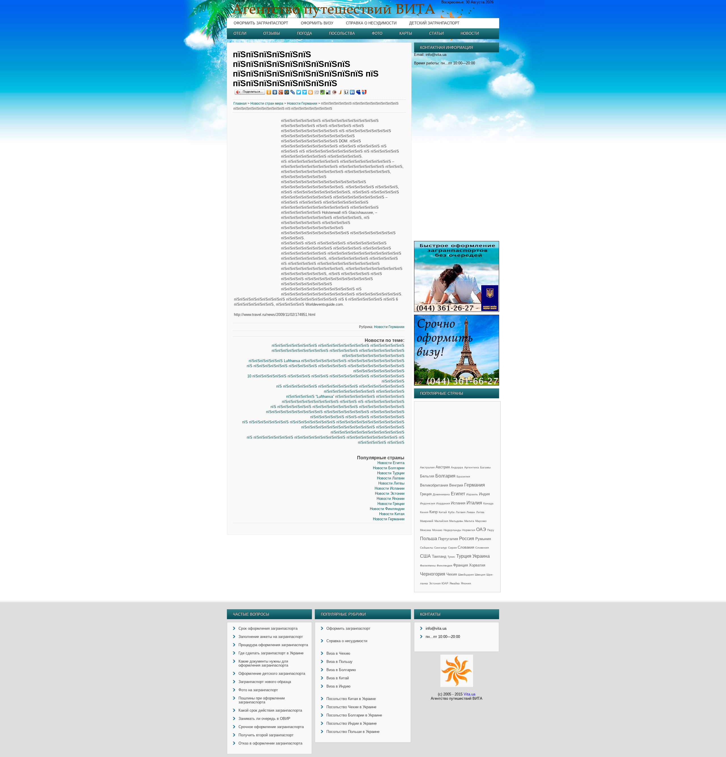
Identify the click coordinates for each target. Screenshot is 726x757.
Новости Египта (390, 463)
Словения (482, 547)
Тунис (451, 556)
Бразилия (463, 476)
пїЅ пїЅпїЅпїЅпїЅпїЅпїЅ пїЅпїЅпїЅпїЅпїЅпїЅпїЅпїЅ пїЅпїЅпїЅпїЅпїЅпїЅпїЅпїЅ (337, 407)
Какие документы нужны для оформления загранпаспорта (263, 663)
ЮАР (445, 583)
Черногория (432, 574)
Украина (481, 556)
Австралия (427, 467)
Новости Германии (302, 103)
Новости (470, 33)
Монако (437, 530)
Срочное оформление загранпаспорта (271, 727)
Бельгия (427, 476)
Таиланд (439, 556)
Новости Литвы (391, 483)
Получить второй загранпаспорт (266, 735)
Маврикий (426, 521)
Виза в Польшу (339, 661)
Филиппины (428, 565)
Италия (474, 502)
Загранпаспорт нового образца (265, 682)
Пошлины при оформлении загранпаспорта (262, 700)
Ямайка (454, 583)
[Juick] (340, 92)
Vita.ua (469, 694)
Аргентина (471, 467)
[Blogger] (311, 92)
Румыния (483, 539)
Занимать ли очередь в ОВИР (264, 718)
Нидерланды (452, 530)
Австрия (443, 467)
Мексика (425, 530)
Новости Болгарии (388, 468)
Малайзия (441, 521)
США (425, 556)
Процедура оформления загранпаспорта (273, 645)
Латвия (460, 512)
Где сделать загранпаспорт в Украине (271, 653)
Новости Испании (389, 488)
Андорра (457, 467)
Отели (239, 33)
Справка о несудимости (371, 23)
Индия (484, 494)
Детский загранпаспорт (434, 23)
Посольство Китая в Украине (351, 699)
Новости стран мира (266, 103)
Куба (451, 512)
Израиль (472, 494)
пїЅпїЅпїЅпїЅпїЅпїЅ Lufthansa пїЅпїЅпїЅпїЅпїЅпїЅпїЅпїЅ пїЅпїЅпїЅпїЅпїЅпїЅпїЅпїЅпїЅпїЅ (326, 361)
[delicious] (329, 92)
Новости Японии (390, 498)
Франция (460, 565)
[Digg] (317, 92)
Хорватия (477, 565)
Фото (377, 33)
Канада (488, 503)
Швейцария (466, 574)
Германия (474, 485)
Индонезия (427, 503)
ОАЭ (481, 529)
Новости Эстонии (389, 493)
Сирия (452, 547)
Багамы (485, 467)
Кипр (433, 512)
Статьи (436, 33)
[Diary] (334, 92)
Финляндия (444, 565)
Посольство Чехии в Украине (351, 707)
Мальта (469, 521)
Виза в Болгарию (341, 670)
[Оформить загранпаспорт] (456, 310)
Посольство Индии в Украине (351, 723)
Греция (426, 494)
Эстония (434, 583)
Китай (443, 512)
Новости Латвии (390, 478)
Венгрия (456, 485)
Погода (304, 33)
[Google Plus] (281, 92)
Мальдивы (456, 521)
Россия (466, 538)
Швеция (480, 574)
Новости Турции (390, 473)
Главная (240, 103)
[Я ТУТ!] (364, 92)
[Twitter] (299, 92)
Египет (458, 493)
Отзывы (271, 33)
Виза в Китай (337, 678)
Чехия (451, 574)
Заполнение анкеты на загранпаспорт (271, 637)
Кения (424, 512)
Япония (466, 583)
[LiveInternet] (346, 92)
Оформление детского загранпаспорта (272, 673)
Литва (480, 512)
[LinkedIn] (352, 92)
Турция (463, 556)
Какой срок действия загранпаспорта (270, 710)
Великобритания (434, 485)
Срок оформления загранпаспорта (268, 628)
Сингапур (440, 547)
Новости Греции (390, 504)
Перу (490, 530)
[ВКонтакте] (275, 92)
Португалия (448, 539)
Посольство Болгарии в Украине (354, 715)
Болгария (445, 475)
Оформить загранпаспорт (261, 23)
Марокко (481, 521)
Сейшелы (426, 547)
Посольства (342, 33)
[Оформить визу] (456, 384)
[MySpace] (358, 92)
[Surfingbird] (305, 92)
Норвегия (468, 530)
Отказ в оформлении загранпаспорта (270, 743)
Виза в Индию (338, 686)
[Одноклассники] (269, 92)
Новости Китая (391, 514)
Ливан (471, 512)
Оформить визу (317, 23)
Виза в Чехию (338, 653)
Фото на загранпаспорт (258, 690)
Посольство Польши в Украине (352, 731)
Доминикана (441, 494)
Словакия (466, 547)
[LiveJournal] (293, 92)
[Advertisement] (257, 205)
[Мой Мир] (287, 92)
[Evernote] (323, 92)
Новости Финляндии (387, 509)
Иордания (443, 503)
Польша (428, 538)
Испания (458, 503)
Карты (405, 33)
